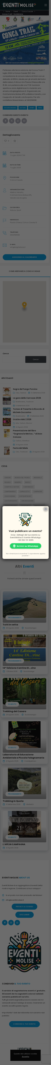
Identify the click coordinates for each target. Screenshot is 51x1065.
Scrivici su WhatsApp (25, 546)
